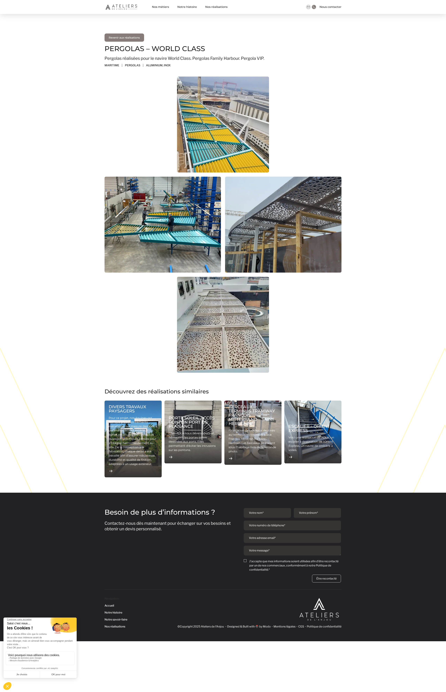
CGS (301, 626)
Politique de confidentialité (324, 626)
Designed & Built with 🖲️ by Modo (249, 626)
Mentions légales (284, 626)
